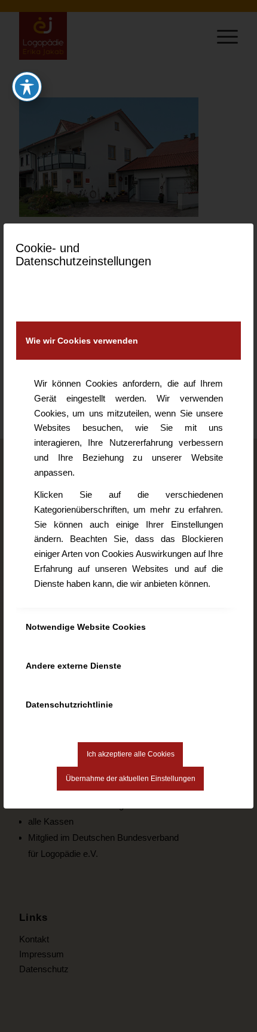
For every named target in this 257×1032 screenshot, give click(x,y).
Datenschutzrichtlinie (69, 704)
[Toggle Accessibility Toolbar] (27, 86)
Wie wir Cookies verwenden (82, 340)
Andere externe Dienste (73, 665)
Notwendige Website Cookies (86, 627)
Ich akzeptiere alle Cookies (131, 754)
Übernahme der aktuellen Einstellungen (130, 778)
